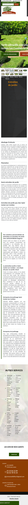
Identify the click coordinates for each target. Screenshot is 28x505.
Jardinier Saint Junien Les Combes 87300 (18, 392)
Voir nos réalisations (10, 54)
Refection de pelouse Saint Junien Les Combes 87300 (9, 404)
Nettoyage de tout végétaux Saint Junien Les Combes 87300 (9, 380)
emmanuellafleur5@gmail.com (15, 476)
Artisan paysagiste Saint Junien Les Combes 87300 (9, 392)
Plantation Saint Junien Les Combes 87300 (18, 379)
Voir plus (14, 454)
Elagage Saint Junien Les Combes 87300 (17, 417)
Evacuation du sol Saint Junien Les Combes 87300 (18, 429)
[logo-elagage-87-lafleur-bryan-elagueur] (9, 10)
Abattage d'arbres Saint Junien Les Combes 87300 (9, 430)
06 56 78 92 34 (18, 0)
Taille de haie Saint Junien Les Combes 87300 (9, 418)
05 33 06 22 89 (7, 0)
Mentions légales (14, 498)
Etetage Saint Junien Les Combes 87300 (17, 403)
